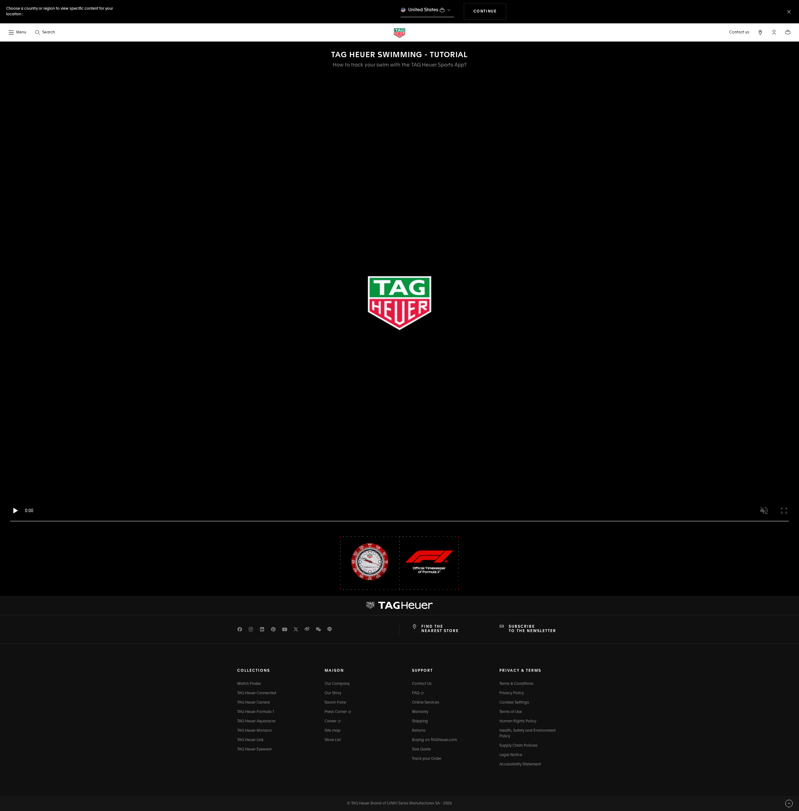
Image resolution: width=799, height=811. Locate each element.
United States (423, 9)
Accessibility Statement (520, 764)
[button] (774, 32)
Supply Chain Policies (518, 746)
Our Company (337, 684)
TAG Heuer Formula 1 (255, 712)
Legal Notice (510, 755)
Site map (333, 731)
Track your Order (426, 759)
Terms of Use (510, 712)
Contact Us (422, 684)
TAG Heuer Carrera (253, 703)
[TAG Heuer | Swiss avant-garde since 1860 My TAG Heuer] (399, 605)
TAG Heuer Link (250, 740)
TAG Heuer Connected (256, 693)
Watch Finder (249, 684)
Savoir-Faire (335, 703)
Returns (418, 731)
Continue (490, 11)
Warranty (420, 712)
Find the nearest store (440, 629)
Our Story (333, 693)
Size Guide (421, 749)
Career (331, 721)
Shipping (420, 721)
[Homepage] (399, 32)
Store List (333, 740)
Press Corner (336, 712)
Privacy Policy (511, 693)
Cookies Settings (514, 703)
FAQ (416, 693)
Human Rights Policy (517, 721)
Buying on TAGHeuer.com (434, 740)
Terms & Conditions (516, 684)
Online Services (425, 703)
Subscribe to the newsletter (532, 629)
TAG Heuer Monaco (254, 731)
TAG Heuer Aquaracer (256, 721)
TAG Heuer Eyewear (254, 749)
